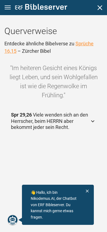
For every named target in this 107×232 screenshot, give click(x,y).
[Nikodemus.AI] (13, 220)
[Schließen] (99, 7)
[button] (8, 7)
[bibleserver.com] (41, 8)
